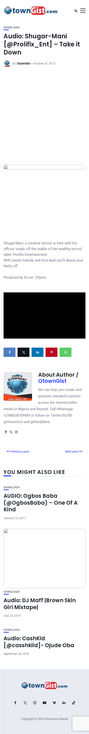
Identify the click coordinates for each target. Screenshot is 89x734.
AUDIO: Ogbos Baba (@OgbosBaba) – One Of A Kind (41, 502)
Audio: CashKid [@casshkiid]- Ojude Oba (39, 642)
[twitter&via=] (23, 352)
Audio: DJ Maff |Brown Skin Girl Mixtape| (40, 604)
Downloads (12, 27)
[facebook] (9, 352)
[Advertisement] (44, 117)
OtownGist (23, 63)
